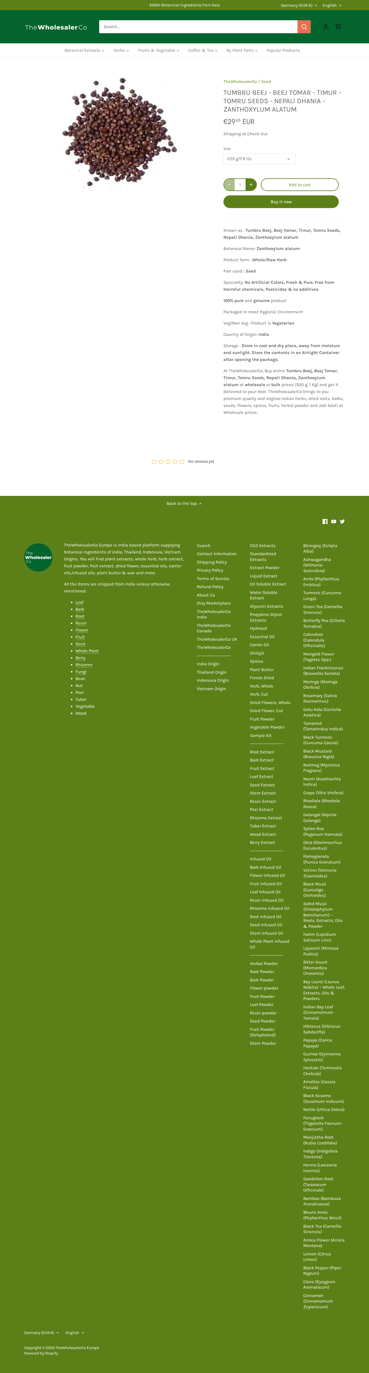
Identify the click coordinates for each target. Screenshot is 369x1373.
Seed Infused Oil (266, 924)
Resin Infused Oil (266, 900)
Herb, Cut (259, 694)
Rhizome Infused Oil (269, 908)
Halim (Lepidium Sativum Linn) (319, 937)
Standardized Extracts (263, 556)
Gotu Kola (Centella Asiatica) (322, 712)
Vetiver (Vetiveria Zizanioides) (319, 873)
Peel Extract (261, 809)
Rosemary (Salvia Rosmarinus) (320, 698)
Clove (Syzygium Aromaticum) (319, 1284)
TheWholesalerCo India (214, 614)
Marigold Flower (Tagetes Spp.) (318, 656)
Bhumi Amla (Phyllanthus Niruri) (322, 1215)
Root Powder (262, 971)
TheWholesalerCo (240, 81)
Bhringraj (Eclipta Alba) (320, 548)
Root (80, 616)
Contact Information (217, 553)
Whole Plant (87, 650)
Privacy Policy (210, 570)
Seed (266, 81)
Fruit (80, 637)
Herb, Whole (261, 686)
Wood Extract (263, 834)
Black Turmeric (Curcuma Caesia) (320, 740)
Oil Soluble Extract (268, 584)
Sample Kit (261, 735)
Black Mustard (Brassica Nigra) (318, 753)
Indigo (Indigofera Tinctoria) (320, 1153)
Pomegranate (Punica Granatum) (321, 859)
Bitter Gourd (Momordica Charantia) (315, 967)
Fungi (81, 671)
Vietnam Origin (211, 688)
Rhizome (84, 664)
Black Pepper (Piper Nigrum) (322, 1270)
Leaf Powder (261, 1004)
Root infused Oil (265, 916)
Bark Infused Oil (265, 867)
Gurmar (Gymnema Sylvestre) (322, 1056)
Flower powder (264, 988)
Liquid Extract (263, 576)
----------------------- (213, 655)
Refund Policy (210, 586)
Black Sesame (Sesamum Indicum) (323, 1098)
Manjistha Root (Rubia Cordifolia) (320, 1140)
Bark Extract (262, 760)
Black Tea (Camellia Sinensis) (322, 1229)
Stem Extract (263, 793)
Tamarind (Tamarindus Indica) (323, 726)
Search (203, 545)
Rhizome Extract (266, 817)
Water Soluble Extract (263, 595)
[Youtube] (333, 521)
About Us (206, 595)
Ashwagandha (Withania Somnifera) (317, 565)
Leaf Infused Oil (265, 891)
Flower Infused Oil (267, 875)
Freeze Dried (262, 677)
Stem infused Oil (266, 933)
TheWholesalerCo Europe (77, 1348)
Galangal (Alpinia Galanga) (319, 817)
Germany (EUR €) (296, 5)
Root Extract (262, 752)
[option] (117, 133)
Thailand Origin (212, 672)
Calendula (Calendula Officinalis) (314, 640)
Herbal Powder (264, 963)
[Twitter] (342, 521)
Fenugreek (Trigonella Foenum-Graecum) (322, 1123)
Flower (82, 630)
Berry (80, 657)
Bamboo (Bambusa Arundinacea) (322, 1201)
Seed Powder (262, 1021)
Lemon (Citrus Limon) (317, 1256)
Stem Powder (263, 1043)
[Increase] (251, 185)
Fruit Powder (262, 719)
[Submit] (304, 26)
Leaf (80, 602)
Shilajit (257, 653)
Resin (81, 623)
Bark (80, 609)
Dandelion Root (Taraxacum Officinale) (318, 1184)
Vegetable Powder (267, 727)
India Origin (208, 663)
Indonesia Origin (213, 680)
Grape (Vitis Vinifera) (323, 792)
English (330, 5)
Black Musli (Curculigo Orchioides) (314, 889)
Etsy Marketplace (214, 603)
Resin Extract (263, 801)
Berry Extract (262, 842)
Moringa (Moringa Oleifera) (320, 684)
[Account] (325, 27)
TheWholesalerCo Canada (214, 628)
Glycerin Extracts (266, 606)
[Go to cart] (338, 27)
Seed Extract (262, 785)
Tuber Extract (263, 826)
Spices (256, 661)
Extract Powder (264, 567)
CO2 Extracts (263, 545)
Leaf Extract (261, 776)
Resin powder (263, 1013)
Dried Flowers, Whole (270, 702)
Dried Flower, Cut (266, 710)
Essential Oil (262, 636)
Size (227, 149)
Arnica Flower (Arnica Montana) (323, 1242)
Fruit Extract (262, 768)
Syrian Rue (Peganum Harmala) (322, 831)
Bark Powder (262, 980)
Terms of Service (213, 578)
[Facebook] (325, 521)
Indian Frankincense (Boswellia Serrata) (323, 670)
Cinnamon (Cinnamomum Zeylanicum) (318, 1301)
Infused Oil (260, 858)
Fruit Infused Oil (266, 883)
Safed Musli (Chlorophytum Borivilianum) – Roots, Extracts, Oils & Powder (322, 915)
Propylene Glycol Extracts (266, 617)
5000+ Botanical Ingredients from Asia (184, 5)
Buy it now (281, 201)
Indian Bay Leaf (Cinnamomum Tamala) (318, 1012)
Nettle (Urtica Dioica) (323, 1109)
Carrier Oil (259, 644)
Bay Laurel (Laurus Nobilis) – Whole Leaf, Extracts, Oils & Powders (324, 990)
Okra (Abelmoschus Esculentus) (322, 845)
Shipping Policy (212, 562)
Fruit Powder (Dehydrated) (263, 1032)
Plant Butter (262, 669)
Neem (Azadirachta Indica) (322, 781)
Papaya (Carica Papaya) (317, 1042)
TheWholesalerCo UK (217, 639)
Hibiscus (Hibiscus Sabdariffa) (321, 1029)
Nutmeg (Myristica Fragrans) (321, 767)
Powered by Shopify (41, 1353)
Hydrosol (258, 628)
